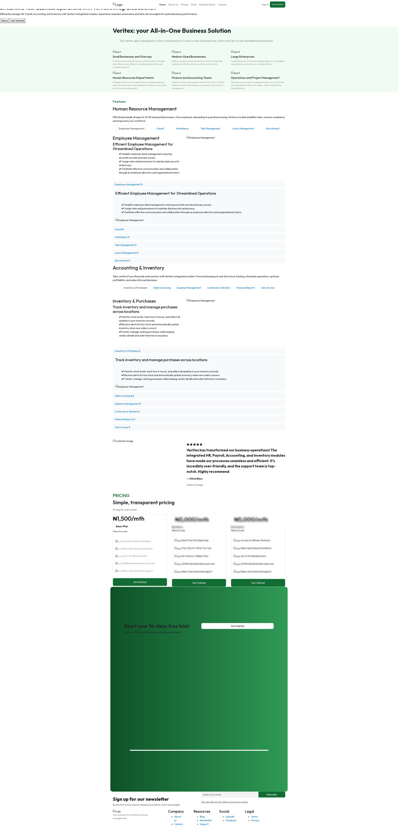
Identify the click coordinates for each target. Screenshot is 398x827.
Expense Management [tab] (189, 287)
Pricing (184, 4)
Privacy (255, 820)
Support (204, 824)
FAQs (194, 4)
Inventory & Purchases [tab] (135, 287)
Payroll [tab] (160, 128)
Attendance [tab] (182, 128)
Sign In (265, 4)
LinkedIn (229, 816)
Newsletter (206, 820)
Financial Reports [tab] (245, 287)
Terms (254, 816)
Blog (202, 816)
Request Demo (207, 4)
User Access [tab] (267, 287)
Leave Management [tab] (243, 128)
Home (162, 4)
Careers (222, 4)
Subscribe (271, 794)
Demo (4, 20)
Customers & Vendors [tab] (218, 287)
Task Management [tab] (210, 128)
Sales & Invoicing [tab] (162, 287)
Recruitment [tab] (272, 128)
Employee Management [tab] (131, 128)
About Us (173, 4)
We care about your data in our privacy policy (224, 801)
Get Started (277, 4)
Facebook (230, 820)
